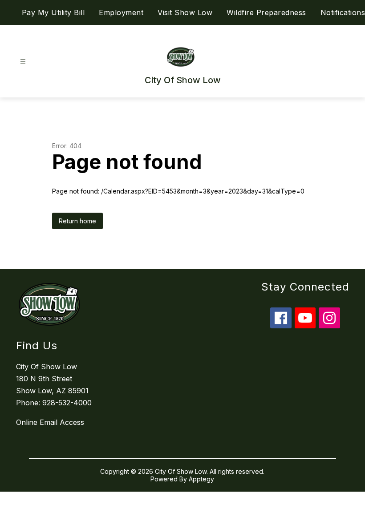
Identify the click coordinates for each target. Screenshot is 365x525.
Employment (121, 12)
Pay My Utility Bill (53, 12)
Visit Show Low (185, 12)
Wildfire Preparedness (266, 12)
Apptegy (201, 479)
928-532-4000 (67, 402)
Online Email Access (50, 422)
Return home (77, 221)
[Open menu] (23, 62)
